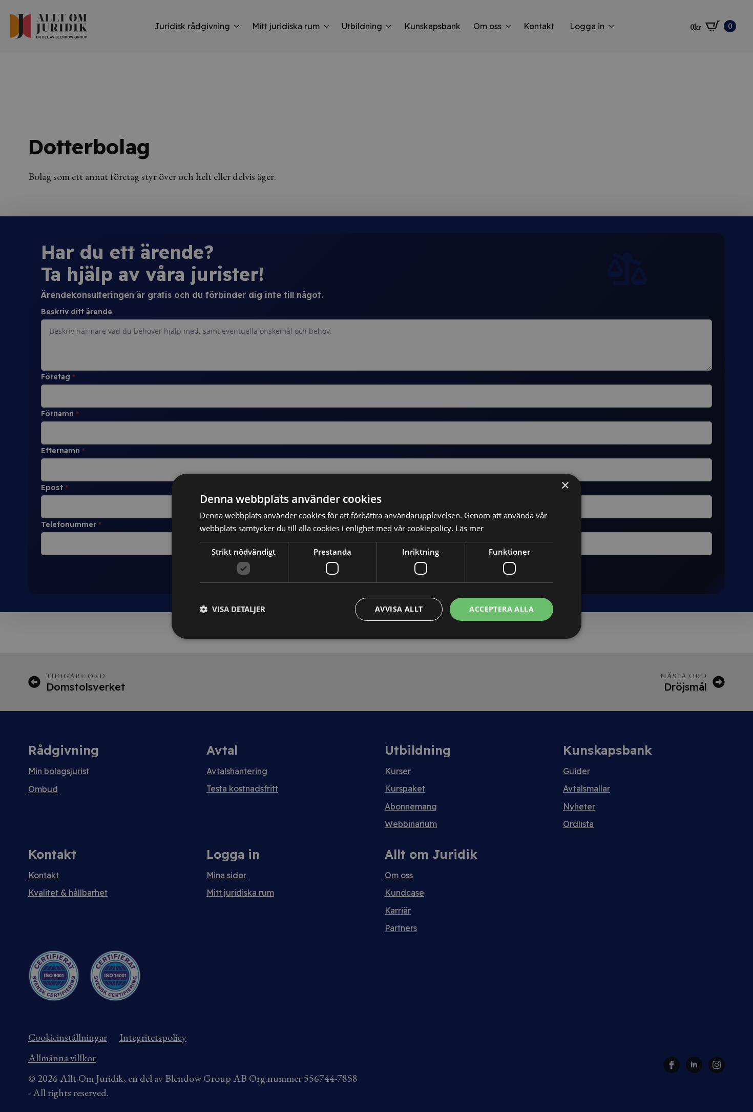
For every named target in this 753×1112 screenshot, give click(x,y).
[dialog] (376, 555)
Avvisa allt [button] (399, 609)
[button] (232, 609)
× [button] (565, 485)
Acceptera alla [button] (501, 609)
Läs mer (469, 528)
